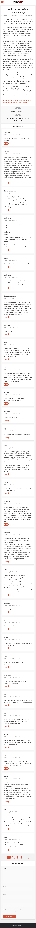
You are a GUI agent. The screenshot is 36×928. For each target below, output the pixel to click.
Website (5, 902)
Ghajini (14, 100)
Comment (6, 868)
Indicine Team (24, 15)
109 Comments (13, 15)
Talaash (24, 103)
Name (5, 886)
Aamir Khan (7, 100)
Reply (6, 143)
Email (5, 894)
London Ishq (21, 100)
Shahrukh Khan (16, 103)
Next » (24, 857)
